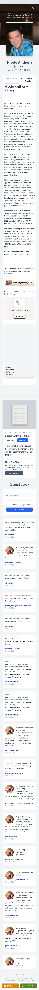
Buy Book (22, 440)
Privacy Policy (13, 980)
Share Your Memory (14, 473)
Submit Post (19, 509)
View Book (10, 440)
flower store (9, 274)
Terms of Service (25, 980)
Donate (19, 316)
